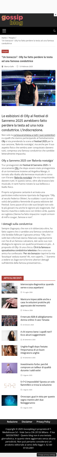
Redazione (12, 421)
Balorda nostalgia (23, 177)
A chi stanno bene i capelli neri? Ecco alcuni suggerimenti (36, 333)
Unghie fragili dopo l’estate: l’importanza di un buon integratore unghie (34, 349)
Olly (17, 168)
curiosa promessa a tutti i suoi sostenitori (34, 135)
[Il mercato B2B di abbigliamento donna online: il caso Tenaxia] (9, 320)
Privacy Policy (43, 421)
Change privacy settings (46, 455)
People (5, 51)
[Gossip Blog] (12, 19)
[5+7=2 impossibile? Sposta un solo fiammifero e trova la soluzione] (9, 385)
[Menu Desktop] (4, 31)
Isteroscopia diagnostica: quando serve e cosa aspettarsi (37, 286)
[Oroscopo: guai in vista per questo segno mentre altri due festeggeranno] (9, 400)
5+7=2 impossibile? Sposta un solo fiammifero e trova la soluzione (38, 383)
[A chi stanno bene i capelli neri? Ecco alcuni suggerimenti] (9, 335)
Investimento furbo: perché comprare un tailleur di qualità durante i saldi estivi (36, 367)
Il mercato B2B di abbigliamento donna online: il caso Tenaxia (36, 318)
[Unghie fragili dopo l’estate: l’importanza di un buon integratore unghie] (9, 350)
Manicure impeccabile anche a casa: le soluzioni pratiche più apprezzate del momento (36, 302)
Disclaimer (27, 421)
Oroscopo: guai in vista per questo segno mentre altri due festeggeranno (38, 399)
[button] (54, 30)
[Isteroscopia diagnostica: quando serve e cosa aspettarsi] (9, 288)
